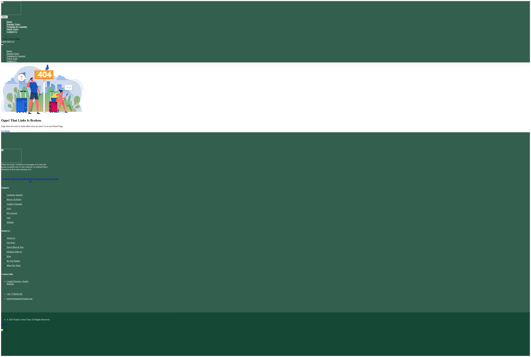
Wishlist (10, 222)
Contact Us (12, 32)
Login (4, 41)
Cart (8, 218)
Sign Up (10, 41)
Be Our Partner (13, 261)
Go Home (5, 131)
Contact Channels (14, 204)
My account (12, 213)
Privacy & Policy (14, 199)
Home (9, 22)
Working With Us (14, 252)
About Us (11, 238)
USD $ (4, 324)
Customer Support (15, 195)
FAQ (9, 208)
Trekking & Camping (17, 27)
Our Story (11, 242)
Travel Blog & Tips (15, 247)
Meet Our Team (13, 265)
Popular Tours (13, 24)
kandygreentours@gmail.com (19, 299)
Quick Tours (12, 29)
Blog (9, 256)
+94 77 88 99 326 (14, 294)
